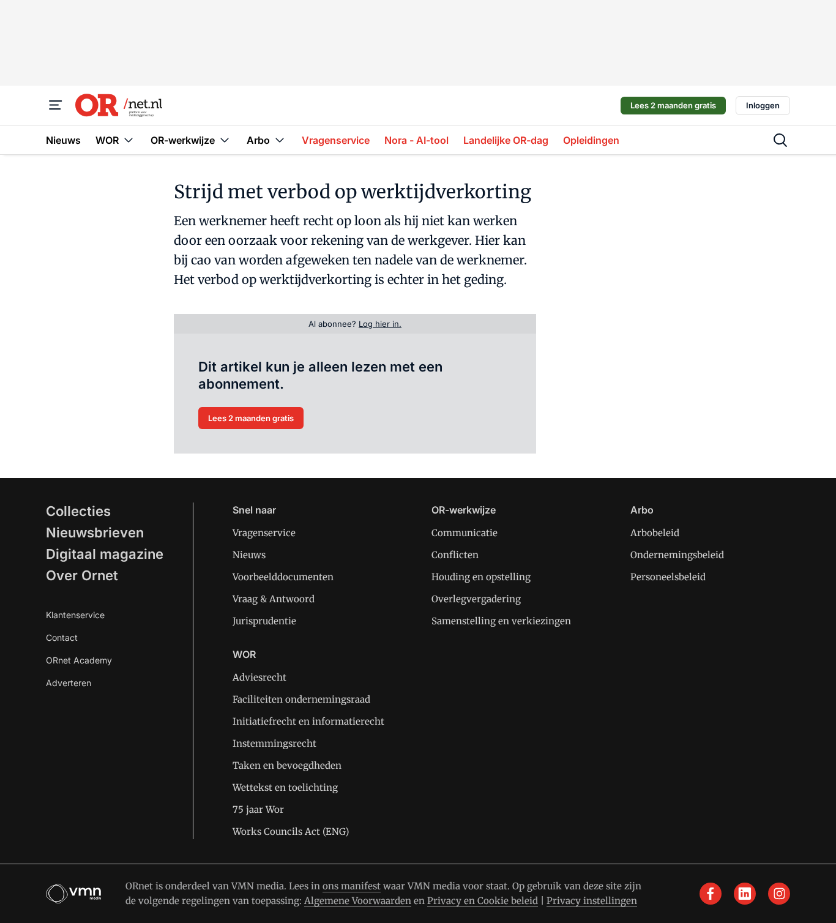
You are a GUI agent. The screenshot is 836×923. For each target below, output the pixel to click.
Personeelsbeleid (668, 577)
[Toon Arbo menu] (279, 139)
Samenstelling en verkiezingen (501, 621)
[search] (780, 140)
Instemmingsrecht (274, 743)
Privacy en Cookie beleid (482, 900)
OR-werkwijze (463, 510)
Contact (62, 637)
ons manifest (352, 886)
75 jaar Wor (258, 809)
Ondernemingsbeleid (677, 555)
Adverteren (68, 683)
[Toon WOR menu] (128, 139)
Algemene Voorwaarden (357, 900)
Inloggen (763, 105)
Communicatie (464, 533)
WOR (244, 654)
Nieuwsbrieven (95, 532)
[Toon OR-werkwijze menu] (224, 139)
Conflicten (455, 555)
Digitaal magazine (104, 554)
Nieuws (249, 555)
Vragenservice (264, 533)
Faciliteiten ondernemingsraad (301, 699)
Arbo (642, 510)
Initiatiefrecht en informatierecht (308, 721)
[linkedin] (745, 894)
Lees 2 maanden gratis (673, 105)
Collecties (78, 511)
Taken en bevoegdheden (287, 765)
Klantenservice (75, 615)
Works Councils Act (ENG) (291, 831)
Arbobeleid (654, 533)
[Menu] (55, 105)
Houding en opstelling (481, 577)
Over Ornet (82, 575)
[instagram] (779, 894)
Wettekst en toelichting (285, 787)
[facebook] (711, 894)
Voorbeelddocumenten (283, 577)
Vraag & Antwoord (274, 599)
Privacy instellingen (592, 900)
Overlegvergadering (476, 599)
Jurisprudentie (264, 621)
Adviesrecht (259, 677)
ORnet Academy (79, 660)
